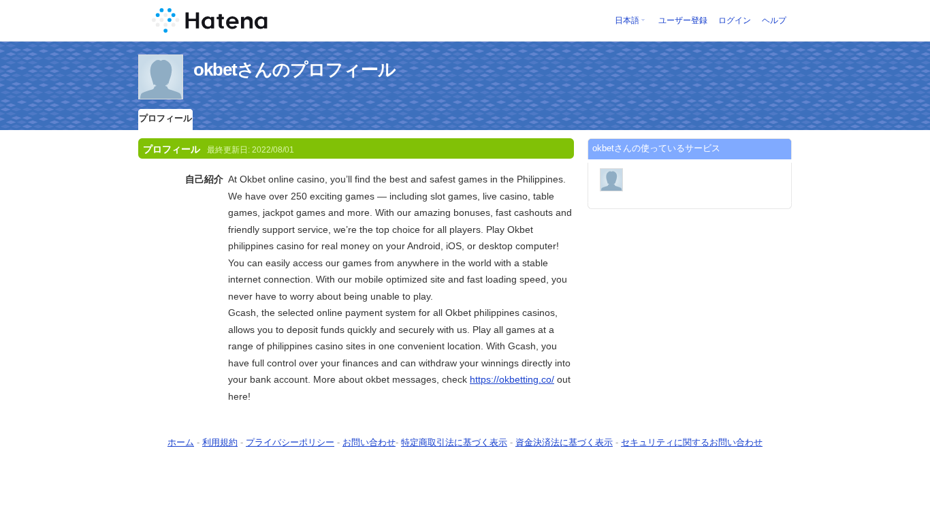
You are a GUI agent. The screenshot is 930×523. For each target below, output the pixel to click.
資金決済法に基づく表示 (564, 442)
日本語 (627, 20)
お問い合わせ (369, 442)
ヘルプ (774, 20)
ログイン (734, 20)
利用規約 (220, 442)
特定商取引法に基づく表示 (454, 442)
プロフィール (165, 118)
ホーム (180, 442)
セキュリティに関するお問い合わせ (692, 442)
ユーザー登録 (682, 20)
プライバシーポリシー (290, 442)
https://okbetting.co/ (512, 379)
